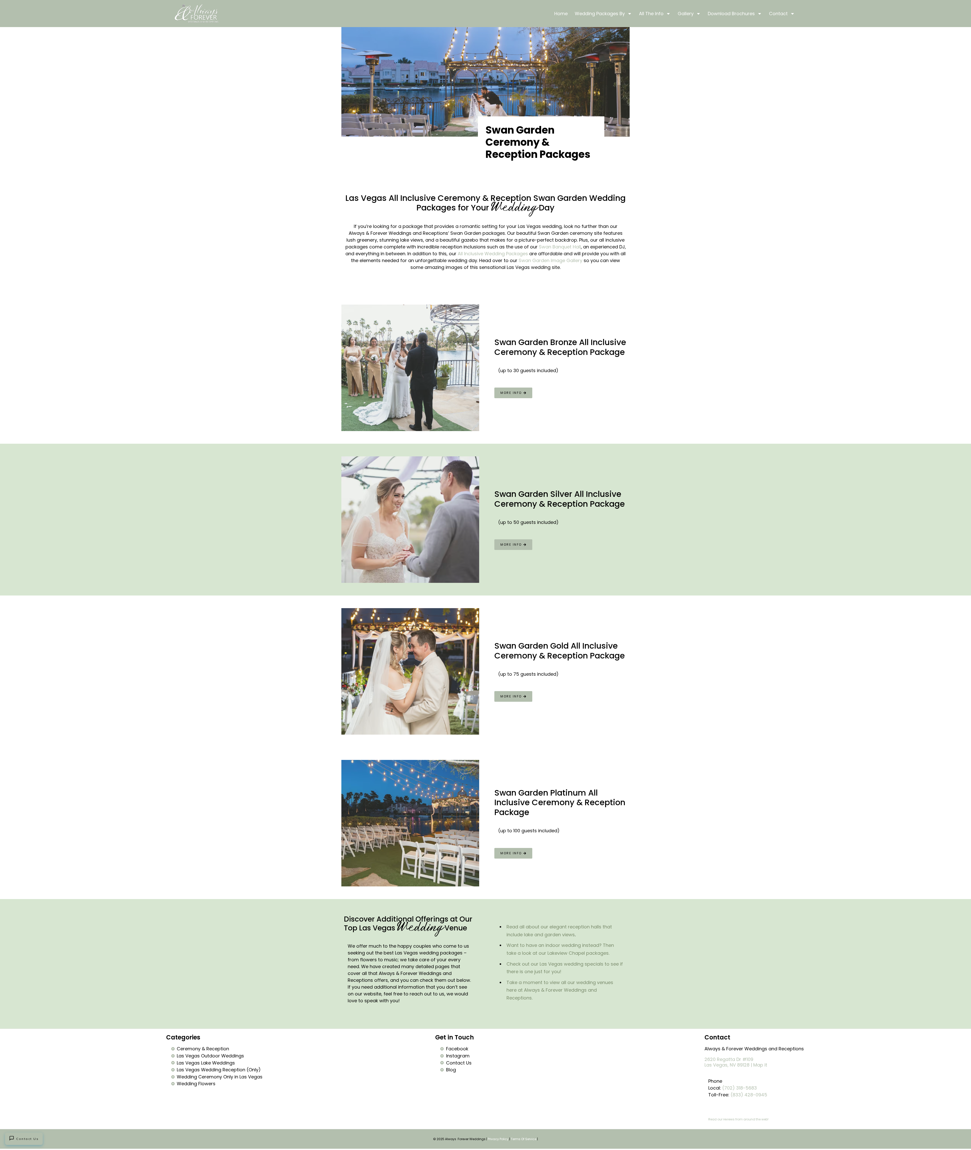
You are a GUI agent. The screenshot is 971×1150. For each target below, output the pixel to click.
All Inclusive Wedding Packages (493, 253)
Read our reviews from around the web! (738, 1119)
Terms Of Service (523, 1139)
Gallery (686, 13)
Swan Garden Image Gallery (550, 260)
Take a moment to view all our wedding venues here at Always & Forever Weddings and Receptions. (559, 990)
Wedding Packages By (600, 13)
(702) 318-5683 (739, 1088)
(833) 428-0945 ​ (749, 1095)
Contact (778, 13)
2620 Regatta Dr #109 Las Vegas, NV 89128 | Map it (735, 1062)
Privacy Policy (498, 1139)
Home (561, 13)
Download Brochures (731, 13)
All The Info (651, 13)
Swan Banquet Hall (560, 247)
